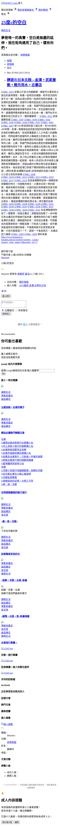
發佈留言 (6, 314)
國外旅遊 (24, 282)
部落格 (10, 64)
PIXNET (13, 785)
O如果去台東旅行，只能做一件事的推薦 (22, 456)
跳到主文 (5, 30)
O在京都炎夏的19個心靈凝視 (16, 474)
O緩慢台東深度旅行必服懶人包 (17, 442)
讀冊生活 (5, 392)
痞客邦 (20, 274)
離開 (17, 822)
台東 (3, 439)
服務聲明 (31, 788)
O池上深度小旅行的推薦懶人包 (17, 446)
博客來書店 (7, 395)
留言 (27, 274)
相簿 (9, 60)
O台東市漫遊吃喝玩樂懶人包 (16, 453)
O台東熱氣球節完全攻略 (13, 449)
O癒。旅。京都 (9, 484)
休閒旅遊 (25, 55)
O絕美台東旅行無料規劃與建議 (17, 460)
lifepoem (5, 257)
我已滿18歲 (7, 822)
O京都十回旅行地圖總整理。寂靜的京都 (22, 470)
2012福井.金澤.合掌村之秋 (32, 285)
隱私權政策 (51, 785)
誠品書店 (5, 399)
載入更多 (6, 296)
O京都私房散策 (9, 477)
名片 (9, 67)
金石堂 (4, 515)
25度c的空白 (14, 22)
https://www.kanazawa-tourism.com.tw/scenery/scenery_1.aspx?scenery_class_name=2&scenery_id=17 (20, 239)
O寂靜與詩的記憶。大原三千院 (17, 481)
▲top (3, 290)
